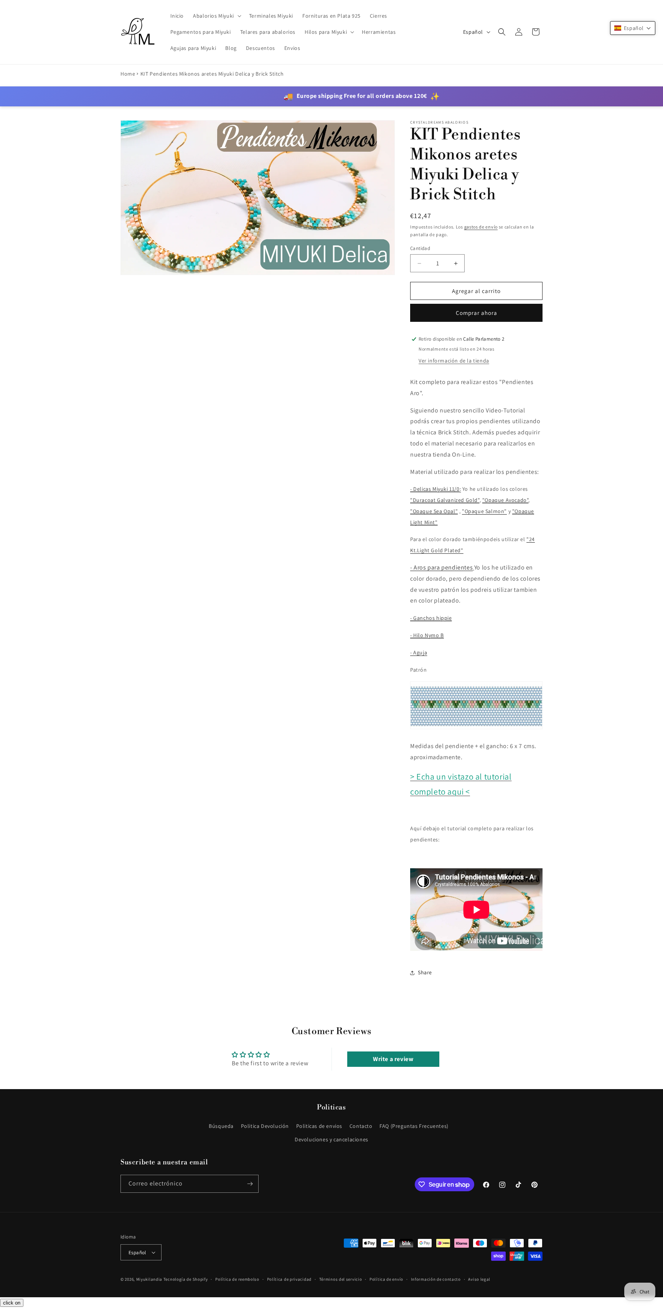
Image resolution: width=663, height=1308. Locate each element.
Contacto (361, 1126)
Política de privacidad (289, 1279)
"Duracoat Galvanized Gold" (445, 500)
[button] (216, 16)
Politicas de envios (319, 1126)
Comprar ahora (476, 312)
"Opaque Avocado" (505, 500)
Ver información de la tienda (454, 360)
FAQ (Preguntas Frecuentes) (414, 1126)
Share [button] (425, 972)
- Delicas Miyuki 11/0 (435, 488)
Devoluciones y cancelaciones (331, 1139)
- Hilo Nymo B (427, 635)
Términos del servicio (340, 1279)
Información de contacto (436, 1279)
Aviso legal (479, 1279)
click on (11, 1303)
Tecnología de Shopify (185, 1279)
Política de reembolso (237, 1279)
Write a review (393, 1059)
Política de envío (386, 1279)
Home (127, 73)
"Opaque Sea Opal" (434, 511)
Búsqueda (221, 1126)
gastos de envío (481, 227)
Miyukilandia (149, 1279)
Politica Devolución (265, 1126)
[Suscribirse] (249, 1184)
